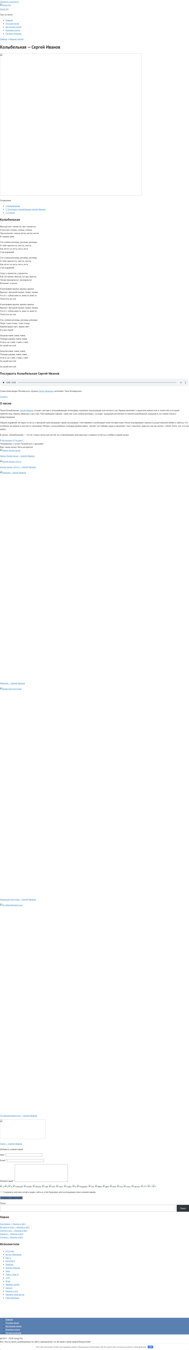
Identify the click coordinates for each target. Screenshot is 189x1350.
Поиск (3, 1203)
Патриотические (13, 33)
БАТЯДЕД (10, 1261)
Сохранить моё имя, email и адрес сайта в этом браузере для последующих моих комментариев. (49, 1192)
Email (3, 1160)
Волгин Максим (13, 1267)
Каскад (9, 1287)
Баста (8, 1257)
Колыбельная (13, 206)
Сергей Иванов (26, 410)
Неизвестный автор (15, 1294)
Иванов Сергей (16, 39)
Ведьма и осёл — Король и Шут (15, 1227)
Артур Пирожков (13, 1254)
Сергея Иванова (45, 391)
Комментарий (7, 1181)
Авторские (7, 440)
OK (150, 1347)
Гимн (8, 1271)
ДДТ (8, 1277)
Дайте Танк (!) (12, 1274)
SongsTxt (4, 9)
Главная (9, 20)
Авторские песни (13, 26)
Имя (2, 1154)
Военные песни (13, 30)
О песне (10, 212)
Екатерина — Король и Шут (13, 1223)
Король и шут (12, 1291)
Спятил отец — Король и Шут (14, 1230)
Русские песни (12, 23)
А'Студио (10, 1251)
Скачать (4, 396)
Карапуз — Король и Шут (12, 1233)
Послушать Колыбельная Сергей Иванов (26, 209)
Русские (18, 440)
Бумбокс (10, 1264)
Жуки (8, 1281)
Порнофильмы (12, 1297)
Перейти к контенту (9, 1)
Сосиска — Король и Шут (11, 1237)
